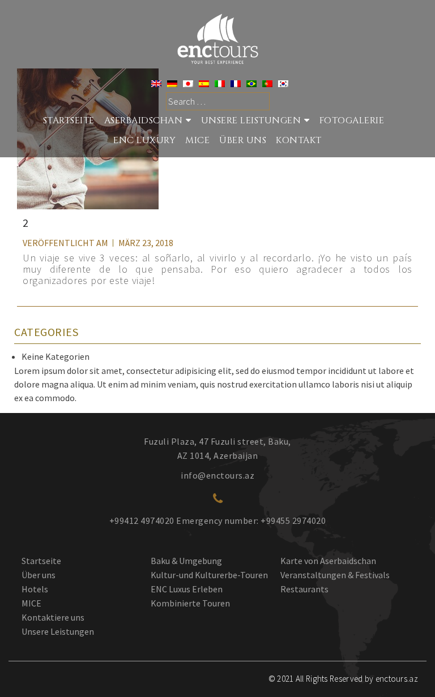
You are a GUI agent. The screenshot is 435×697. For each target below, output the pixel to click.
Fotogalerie (352, 120)
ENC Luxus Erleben (187, 589)
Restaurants (304, 589)
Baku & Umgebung (186, 560)
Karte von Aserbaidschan (328, 560)
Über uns (39, 574)
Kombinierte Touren (190, 603)
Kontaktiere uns (53, 617)
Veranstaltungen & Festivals (335, 574)
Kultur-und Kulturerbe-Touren (209, 574)
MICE (197, 140)
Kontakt (299, 140)
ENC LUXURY (144, 140)
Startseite (41, 560)
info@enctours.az (217, 475)
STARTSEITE (69, 120)
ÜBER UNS (242, 140)
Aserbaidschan (143, 120)
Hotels (35, 589)
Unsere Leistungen (251, 120)
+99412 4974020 (141, 520)
